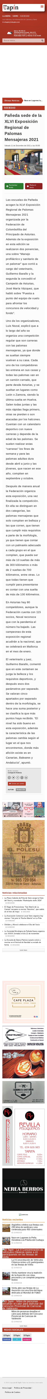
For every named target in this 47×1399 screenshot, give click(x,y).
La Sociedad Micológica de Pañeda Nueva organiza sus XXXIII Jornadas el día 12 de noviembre (24, 933)
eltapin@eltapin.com (12, 22)
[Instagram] (21, 777)
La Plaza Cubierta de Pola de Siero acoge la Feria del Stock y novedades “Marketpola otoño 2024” (23, 900)
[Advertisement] (23, 71)
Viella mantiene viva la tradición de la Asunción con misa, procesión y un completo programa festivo (28, 1276)
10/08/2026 (16, 1322)
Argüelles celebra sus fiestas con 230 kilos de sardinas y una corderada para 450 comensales (27, 1227)
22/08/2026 (16, 1233)
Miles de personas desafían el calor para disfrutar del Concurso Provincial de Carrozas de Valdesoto (27, 1315)
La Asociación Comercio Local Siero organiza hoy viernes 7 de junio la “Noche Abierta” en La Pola (23, 918)
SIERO (15, 16)
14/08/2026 (16, 1296)
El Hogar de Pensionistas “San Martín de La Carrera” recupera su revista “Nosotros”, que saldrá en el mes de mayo (24, 909)
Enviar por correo (16, 784)
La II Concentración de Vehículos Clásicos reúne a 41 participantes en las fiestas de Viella (27, 1262)
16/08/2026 (16, 1268)
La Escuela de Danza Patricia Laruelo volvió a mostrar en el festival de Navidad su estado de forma (22, 942)
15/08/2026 (16, 1283)
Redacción (21, 790)
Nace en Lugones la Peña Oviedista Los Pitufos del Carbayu (33, 100)
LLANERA (6, 16)
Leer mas (23, 950)
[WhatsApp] (9, 777)
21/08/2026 (16, 1243)
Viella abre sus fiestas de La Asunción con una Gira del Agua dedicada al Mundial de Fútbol (26, 1290)
